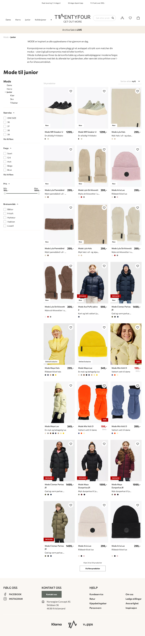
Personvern (95, 607)
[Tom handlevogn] (138, 18)
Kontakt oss (51, 594)
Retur (92, 598)
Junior (9, 92)
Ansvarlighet (132, 603)
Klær (12, 95)
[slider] (4, 193)
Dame (9, 85)
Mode (5, 37)
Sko (12, 99)
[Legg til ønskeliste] (70, 91)
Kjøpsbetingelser (98, 603)
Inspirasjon (131, 607)
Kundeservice (96, 594)
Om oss (129, 594)
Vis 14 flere (8, 174)
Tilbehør (14, 103)
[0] (130, 18)
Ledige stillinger (134, 598)
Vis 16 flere (8, 139)
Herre (9, 89)
